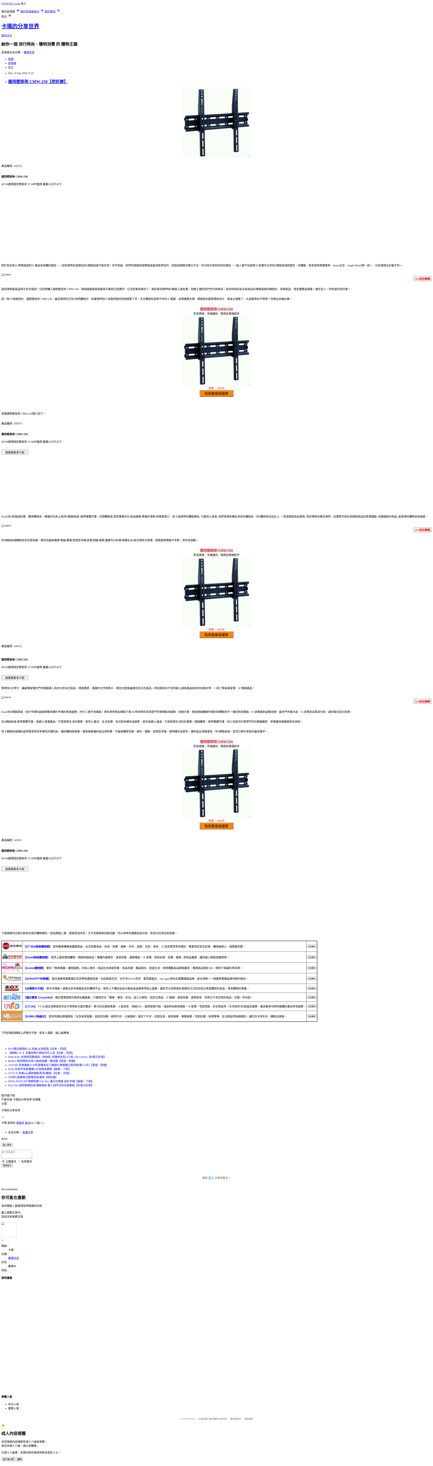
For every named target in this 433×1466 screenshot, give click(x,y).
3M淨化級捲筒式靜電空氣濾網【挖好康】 (33, 1077)
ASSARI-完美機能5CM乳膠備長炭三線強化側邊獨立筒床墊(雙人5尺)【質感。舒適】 (58, 1065)
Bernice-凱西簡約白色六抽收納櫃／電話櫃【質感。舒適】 (42, 1061)
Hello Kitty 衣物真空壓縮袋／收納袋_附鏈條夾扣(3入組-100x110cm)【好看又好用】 (57, 1056)
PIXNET (191, 1419)
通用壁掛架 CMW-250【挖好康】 (38, 81)
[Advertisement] (216, 233)
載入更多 (7, 1145)
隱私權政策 (235, 1419)
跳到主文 (6, 35)
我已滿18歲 (8, 1459)
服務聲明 (248, 1419)
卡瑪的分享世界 (20, 26)
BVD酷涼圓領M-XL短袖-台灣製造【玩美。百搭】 (38, 1048)
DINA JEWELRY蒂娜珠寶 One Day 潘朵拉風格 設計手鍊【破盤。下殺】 (51, 1081)
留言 (27, 1122)
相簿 (11, 59)
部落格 (12, 63)
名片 (11, 67)
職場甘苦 (29, 52)
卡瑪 (4, 1103)
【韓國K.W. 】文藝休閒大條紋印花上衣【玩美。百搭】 (41, 1052)
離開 (19, 1459)
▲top (4, 1138)
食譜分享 (27, 1132)
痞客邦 (20, 1122)
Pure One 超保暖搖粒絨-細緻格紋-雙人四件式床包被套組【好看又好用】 (51, 1085)
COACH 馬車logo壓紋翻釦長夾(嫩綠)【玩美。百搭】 (39, 1073)
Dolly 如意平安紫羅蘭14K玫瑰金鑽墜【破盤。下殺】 (39, 1069)
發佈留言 (7, 1165)
